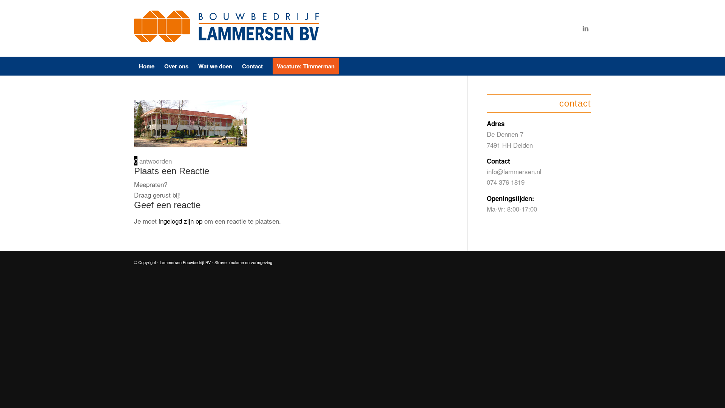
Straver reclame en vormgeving (243, 262)
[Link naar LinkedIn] (585, 28)
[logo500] (228, 28)
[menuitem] (146, 66)
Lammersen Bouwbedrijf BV (186, 262)
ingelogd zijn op (180, 221)
